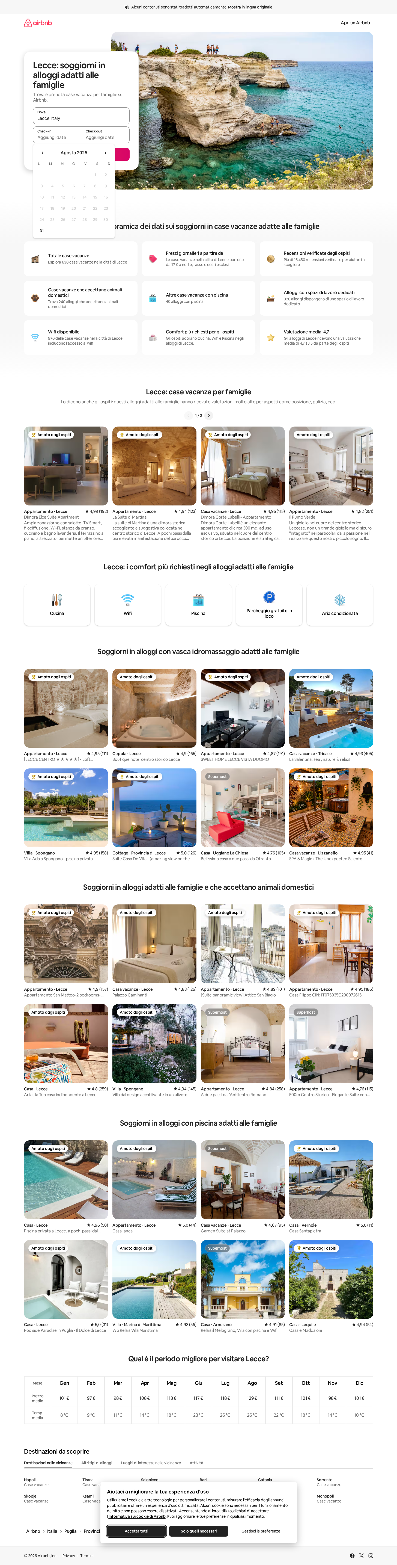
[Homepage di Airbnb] (38, 22)
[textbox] (57, 137)
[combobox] (81, 118)
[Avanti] (208, 415)
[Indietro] (188, 415)
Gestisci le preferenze (260, 1531)
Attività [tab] (196, 1462)
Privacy (68, 1555)
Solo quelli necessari (198, 1531)
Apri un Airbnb (355, 23)
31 (42, 230)
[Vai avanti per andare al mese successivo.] (105, 153)
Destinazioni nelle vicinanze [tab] (48, 1462)
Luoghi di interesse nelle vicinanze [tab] (151, 1462)
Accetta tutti (136, 1531)
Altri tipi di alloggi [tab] (96, 1462)
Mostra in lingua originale (250, 7)
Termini (86, 1555)
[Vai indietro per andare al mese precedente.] (42, 153)
